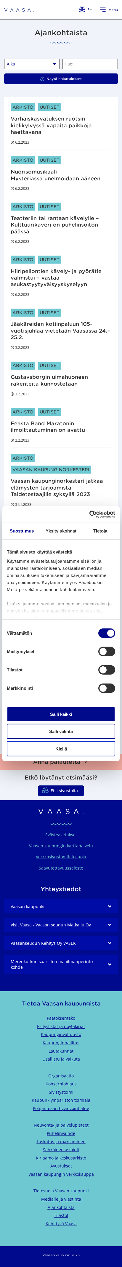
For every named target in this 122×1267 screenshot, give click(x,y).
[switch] (106, 651)
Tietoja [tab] (100, 530)
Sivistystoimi (61, 1092)
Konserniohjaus (61, 1084)
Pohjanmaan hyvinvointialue (61, 1108)
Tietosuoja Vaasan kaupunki (61, 1191)
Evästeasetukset (61, 835)
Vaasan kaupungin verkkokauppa (61, 1174)
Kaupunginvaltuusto (61, 1034)
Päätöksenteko (61, 1018)
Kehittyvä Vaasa (61, 1223)
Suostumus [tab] (22, 530)
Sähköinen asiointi (61, 1149)
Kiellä (61, 748)
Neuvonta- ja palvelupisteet (61, 1125)
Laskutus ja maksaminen (61, 1141)
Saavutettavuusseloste (61, 868)
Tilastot (61, 1215)
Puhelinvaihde (61, 1133)
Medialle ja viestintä (61, 1199)
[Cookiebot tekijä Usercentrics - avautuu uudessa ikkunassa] (89, 514)
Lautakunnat (61, 1051)
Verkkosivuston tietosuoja (61, 856)
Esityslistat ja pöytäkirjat (61, 1026)
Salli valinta (61, 731)
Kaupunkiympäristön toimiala (61, 1100)
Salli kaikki (61, 713)
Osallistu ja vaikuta (61, 1059)
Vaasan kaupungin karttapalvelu (61, 846)
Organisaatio (61, 1076)
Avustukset (61, 1166)
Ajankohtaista (61, 1207)
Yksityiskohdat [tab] (61, 530)
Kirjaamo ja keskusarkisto (61, 1158)
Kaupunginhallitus (61, 1042)
